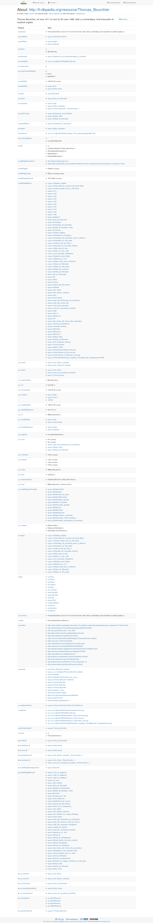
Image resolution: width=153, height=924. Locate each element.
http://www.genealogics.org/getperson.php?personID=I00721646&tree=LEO (72, 649)
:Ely (51, 277)
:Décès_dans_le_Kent (58, 248)
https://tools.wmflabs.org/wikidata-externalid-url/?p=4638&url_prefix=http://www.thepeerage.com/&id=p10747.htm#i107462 (88, 625)
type (20, 577)
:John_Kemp (54, 290)
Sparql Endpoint (130, 3)
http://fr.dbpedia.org (55, 13)
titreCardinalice (25, 479)
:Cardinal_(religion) (56, 233)
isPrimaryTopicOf (24, 728)
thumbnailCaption (25, 138)
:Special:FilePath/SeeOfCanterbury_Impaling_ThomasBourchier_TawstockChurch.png (80, 723)
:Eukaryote (52, 608)
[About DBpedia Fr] (23, 2)
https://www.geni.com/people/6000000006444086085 (65, 646)
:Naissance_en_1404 (57, 832)
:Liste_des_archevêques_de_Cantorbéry (64, 300)
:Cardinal (51, 585)
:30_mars (53, 780)
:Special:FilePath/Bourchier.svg (61, 61)
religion (21, 128)
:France (53, 282)
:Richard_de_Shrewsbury (58, 845)
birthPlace (22, 41)
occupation (22, 103)
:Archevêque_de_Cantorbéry (60, 113)
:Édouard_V (54, 334)
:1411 (52, 191)
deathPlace (23, 86)
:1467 (52, 207)
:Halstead (53, 44)
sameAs (21, 669)
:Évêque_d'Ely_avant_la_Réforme (62, 261)
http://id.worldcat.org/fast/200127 (58, 700)
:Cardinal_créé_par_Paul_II (59, 243)
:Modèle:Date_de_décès (58, 494)
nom (21, 439)
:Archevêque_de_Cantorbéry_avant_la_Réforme (66, 238)
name (21, 733)
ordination (23, 455)
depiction (22, 710)
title (20, 146)
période (22, 460)
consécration (24, 390)
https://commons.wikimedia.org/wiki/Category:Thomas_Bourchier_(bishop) (72, 638)
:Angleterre (54, 217)
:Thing (50, 577)
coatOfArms (23, 61)
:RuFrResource (54, 901)
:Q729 (52, 600)
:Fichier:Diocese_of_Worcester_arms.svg (64, 355)
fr (20, 415)
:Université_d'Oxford (57, 36)
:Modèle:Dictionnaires (57, 497)
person (32, 13)
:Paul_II (53, 313)
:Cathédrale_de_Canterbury (59, 124)
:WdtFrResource (54, 906)
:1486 (52, 214)
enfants (23, 883)
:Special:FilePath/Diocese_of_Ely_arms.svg (65, 718)
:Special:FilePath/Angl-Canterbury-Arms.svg (66, 710)
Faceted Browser (114, 3)
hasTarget (23, 898)
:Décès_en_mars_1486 (58, 251)
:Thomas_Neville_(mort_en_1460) (61, 853)
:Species (51, 611)
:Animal (51, 605)
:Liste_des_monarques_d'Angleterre (62, 824)
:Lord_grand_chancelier (58, 305)
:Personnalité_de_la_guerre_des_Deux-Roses (66, 186)
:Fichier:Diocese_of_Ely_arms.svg (61, 352)
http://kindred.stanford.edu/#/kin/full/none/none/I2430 (65, 664)
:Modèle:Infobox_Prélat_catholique (62, 518)
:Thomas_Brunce (56, 344)
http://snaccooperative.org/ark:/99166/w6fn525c (63, 659)
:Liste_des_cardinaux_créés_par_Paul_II (64, 822)
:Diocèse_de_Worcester (58, 272)
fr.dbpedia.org (80, 13)
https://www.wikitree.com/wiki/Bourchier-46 (61, 654)
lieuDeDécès (24, 419)
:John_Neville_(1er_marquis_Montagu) (63, 814)
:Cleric (51, 587)
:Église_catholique (56, 128)
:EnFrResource (54, 903)
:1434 (52, 194)
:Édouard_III (54, 331)
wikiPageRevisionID (25, 178)
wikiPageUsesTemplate (27, 489)
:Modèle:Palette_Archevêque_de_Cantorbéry (65, 520)
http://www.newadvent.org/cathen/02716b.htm (63, 636)
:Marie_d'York (55, 869)
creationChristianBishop (27, 71)
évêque (22, 525)
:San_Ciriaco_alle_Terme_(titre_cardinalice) (65, 321)
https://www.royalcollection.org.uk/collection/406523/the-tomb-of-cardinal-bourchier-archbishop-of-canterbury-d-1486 (86, 164)
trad (21, 484)
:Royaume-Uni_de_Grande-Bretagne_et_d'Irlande (67, 56)
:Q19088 (52, 592)
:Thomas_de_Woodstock (58, 324)
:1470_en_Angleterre (57, 772)
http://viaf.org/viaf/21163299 (57, 693)
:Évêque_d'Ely (55, 116)
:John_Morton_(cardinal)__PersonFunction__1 (66, 755)
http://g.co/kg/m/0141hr (55, 698)
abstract (22, 32)
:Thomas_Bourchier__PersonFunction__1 (64, 109)
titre (21, 475)
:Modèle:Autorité (56, 489)
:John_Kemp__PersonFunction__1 (62, 760)
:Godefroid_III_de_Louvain (59, 801)
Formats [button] (53, 3)
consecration (23, 66)
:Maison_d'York (55, 347)
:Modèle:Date (55, 492)
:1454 (52, 199)
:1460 (52, 204)
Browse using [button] (39, 3)
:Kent (52, 86)
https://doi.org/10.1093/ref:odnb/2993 (60, 641)
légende (22, 434)
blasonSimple (24, 380)
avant (21, 370)
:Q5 (51, 598)
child (22, 740)
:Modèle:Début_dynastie (58, 500)
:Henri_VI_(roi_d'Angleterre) (59, 806)
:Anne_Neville (55, 783)
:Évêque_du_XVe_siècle (58, 266)
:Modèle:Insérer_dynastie (59, 505)
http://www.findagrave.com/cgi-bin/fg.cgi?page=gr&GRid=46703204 (70, 628)
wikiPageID (22, 168)
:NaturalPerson (53, 603)
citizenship (22, 56)
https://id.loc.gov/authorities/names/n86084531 (63, 695)
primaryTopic (24, 911)
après (22, 362)
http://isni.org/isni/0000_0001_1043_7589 (61, 630)
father (21, 94)
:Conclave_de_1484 (57, 796)
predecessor (24, 755)
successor (23, 760)
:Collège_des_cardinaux (58, 269)
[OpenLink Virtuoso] (59, 919)
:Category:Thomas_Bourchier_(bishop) (65, 672)
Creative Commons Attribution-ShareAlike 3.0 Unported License (94, 921)
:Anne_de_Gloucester (57, 98)
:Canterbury (54, 230)
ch (20, 385)
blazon (21, 49)
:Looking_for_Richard (57, 827)
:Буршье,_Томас (56, 690)
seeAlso (22, 625)
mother (21, 98)
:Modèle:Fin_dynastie (57, 502)
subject (21, 535)
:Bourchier (54, 768)
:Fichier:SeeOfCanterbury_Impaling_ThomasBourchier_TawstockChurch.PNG (76, 358)
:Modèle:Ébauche (56, 513)
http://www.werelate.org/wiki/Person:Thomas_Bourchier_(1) (67, 662)
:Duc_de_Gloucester (57, 274)
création (22, 395)
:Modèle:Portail (55, 510)
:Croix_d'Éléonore (56, 798)
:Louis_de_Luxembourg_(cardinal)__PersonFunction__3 (69, 763)
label (20, 620)
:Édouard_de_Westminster (59, 858)
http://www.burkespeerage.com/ (58, 161)
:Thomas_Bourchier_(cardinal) (58, 669)
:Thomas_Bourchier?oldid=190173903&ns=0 (65, 705)
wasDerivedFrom (25, 705)
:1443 (52, 196)
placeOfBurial (23, 124)
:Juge (52, 103)
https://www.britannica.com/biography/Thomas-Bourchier (66, 643)
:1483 (52, 212)
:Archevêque (54, 222)
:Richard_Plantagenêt (57, 843)
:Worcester (54, 329)
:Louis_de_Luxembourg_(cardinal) (61, 308)
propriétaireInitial (26, 888)
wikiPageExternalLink (26, 161)
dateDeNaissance (25, 410)
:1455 (52, 201)
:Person (51, 579)
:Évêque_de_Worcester (58, 119)
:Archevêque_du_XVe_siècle (60, 240)
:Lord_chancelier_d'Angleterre (60, 253)
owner (22, 750)
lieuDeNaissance (25, 427)
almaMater (22, 36)
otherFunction (23, 113)
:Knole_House (55, 89)
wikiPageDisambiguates (28, 768)
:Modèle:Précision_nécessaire (60, 515)
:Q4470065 (53, 94)
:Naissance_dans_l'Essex (59, 256)
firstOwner (23, 745)
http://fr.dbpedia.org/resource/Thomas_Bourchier (69, 9)
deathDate (22, 81)
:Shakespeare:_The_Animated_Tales (62, 850)
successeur (25, 893)
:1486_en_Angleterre (57, 778)
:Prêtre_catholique (56, 106)
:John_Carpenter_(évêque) (59, 342)
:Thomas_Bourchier (57, 682)
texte (21, 470)
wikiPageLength (24, 173)
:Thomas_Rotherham (57, 856)
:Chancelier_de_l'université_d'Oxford (63, 246)
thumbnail (22, 133)
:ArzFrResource (54, 898)
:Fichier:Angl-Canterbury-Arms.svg (62, 350)
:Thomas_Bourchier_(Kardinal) (61, 680)
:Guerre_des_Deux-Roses (59, 285)
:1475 (52, 209)
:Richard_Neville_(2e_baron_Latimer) (63, 840)
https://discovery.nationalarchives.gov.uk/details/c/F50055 (66, 651)
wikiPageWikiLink (24, 183)
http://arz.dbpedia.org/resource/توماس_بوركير (62, 677)
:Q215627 (53, 595)
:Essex (52, 41)
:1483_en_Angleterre (57, 775)
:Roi (51, 318)
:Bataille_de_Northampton (59, 788)
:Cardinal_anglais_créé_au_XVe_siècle (63, 188)
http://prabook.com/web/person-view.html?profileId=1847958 (68, 656)
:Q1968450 (53, 674)
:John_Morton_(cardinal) (58, 292)
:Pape (52, 311)
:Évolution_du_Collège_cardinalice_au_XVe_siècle (67, 861)
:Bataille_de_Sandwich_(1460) (60, 227)
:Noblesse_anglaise (57, 183)
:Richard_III (54, 316)
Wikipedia (62, 921)
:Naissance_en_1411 (57, 259)
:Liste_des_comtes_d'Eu (58, 303)
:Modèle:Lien (54, 507)
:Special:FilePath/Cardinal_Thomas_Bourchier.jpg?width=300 (71, 133)
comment (22, 615)
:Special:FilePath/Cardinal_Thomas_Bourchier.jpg (68, 715)
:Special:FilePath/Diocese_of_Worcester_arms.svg (68, 721)
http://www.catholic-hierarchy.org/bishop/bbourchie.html (66, 633)
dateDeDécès (24, 405)
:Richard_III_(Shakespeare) (59, 837)
